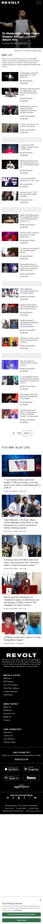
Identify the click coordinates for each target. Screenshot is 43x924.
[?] (10, 76)
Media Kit (7, 717)
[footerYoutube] (35, 799)
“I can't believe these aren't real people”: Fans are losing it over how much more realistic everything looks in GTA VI (22, 483)
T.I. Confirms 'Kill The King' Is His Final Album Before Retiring (29, 250)
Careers (7, 720)
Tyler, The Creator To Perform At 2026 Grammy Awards (29, 363)
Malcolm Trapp (28, 116)
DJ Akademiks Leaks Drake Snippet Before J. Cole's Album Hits (29, 75)
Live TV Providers (11, 685)
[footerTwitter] (30, 799)
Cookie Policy (34, 808)
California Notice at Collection (13, 811)
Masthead (8, 710)
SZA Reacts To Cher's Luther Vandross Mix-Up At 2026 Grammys (29, 340)
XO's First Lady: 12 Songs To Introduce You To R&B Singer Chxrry (29, 235)
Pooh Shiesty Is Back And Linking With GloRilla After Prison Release (29, 396)
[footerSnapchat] (19, 799)
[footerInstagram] (8, 799)
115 (19, 433)
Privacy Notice (21, 808)
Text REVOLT (9, 739)
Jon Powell (10, 643)
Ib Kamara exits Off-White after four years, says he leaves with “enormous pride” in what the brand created (21, 562)
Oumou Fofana (11, 531)
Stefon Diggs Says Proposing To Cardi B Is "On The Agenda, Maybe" (29, 291)
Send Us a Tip (9, 713)
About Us (7, 707)
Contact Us (8, 735)
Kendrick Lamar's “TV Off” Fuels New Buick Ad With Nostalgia (29, 194)
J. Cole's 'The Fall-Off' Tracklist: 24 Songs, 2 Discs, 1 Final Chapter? (29, 147)
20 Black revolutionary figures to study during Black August (22, 638)
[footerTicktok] (13, 799)
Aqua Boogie (10, 43)
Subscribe (8, 732)
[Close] (40, 900)
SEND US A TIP (21, 759)
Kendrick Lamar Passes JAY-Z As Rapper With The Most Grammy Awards (29, 307)
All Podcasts (9, 681)
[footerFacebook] (24, 799)
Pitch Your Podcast (11, 688)
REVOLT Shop (9, 742)
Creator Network (10, 691)
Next (26, 433)
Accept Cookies (21, 920)
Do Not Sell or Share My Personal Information (21, 914)
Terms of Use (9, 808)
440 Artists (8, 695)
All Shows (7, 678)
